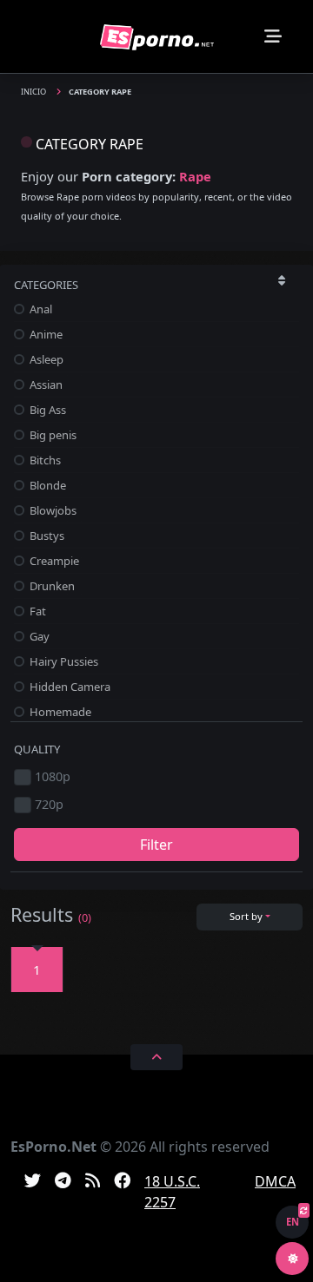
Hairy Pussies (62, 661)
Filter (156, 844)
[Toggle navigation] (273, 36)
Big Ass (46, 409)
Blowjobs (52, 510)
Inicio (34, 91)
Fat (36, 611)
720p (49, 804)
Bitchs (44, 460)
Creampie (53, 561)
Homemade (59, 712)
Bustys (45, 535)
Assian (45, 384)
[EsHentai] (157, 36)
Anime (45, 334)
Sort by (246, 916)
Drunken (51, 586)
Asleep (45, 359)
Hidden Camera (68, 686)
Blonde (46, 485)
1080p (52, 776)
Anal (39, 309)
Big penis (52, 435)
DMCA (275, 1181)
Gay (38, 636)
